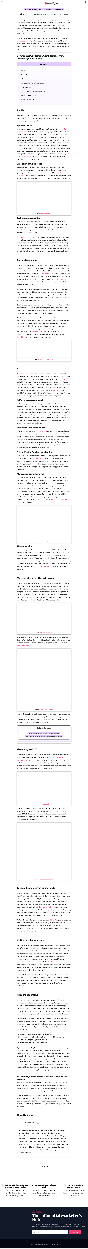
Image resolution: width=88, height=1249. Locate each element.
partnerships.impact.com (46, 359)
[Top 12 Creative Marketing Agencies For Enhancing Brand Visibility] (14, 1176)
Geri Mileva (27, 14)
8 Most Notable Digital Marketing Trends (44, 1186)
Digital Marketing (64, 14)
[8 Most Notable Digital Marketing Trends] (44, 1176)
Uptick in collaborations (29, 95)
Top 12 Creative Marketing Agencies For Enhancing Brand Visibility (15, 1186)
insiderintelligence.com (46, 709)
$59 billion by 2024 (23, 645)
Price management (27, 99)
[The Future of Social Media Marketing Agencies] (73, 1176)
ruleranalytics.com (46, 542)
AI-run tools (42, 431)
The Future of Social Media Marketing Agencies (73, 1186)
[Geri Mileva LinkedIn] (38, 1122)
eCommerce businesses (25, 237)
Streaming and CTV (28, 87)
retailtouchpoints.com (46, 632)
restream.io (46, 804)
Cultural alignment (27, 75)
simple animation (46, 907)
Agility (23, 70)
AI (22, 79)
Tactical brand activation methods (33, 91)
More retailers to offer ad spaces (32, 83)
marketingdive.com (46, 213)
